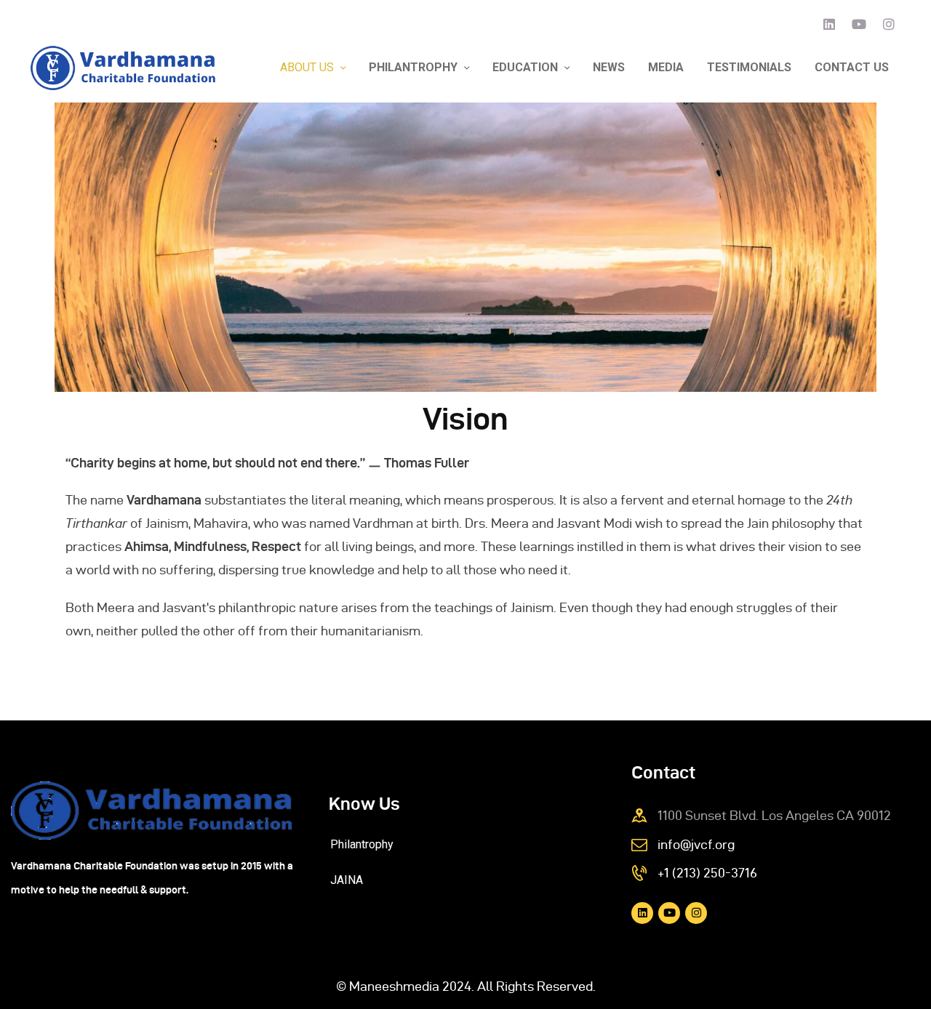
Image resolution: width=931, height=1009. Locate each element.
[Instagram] (889, 24)
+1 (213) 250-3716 (707, 873)
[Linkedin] (829, 24)
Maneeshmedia (394, 986)
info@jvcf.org (696, 844)
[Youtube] (859, 24)
